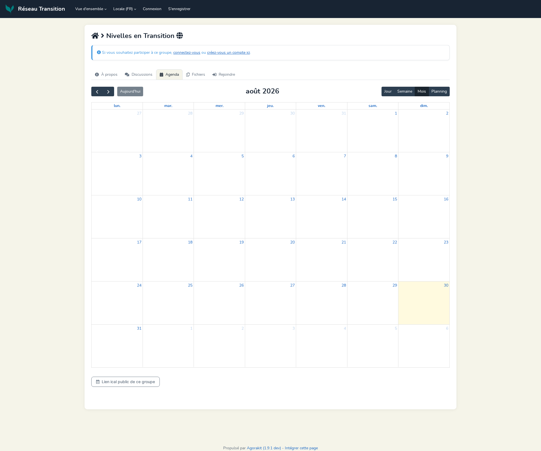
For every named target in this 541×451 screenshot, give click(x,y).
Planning (439, 91)
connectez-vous (186, 53)
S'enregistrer (179, 9)
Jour (388, 91)
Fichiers (198, 75)
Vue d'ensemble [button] (89, 9)
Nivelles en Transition (140, 36)
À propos (109, 75)
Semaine (404, 91)
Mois (422, 91)
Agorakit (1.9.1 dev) (264, 448)
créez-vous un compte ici (228, 53)
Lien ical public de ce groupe (128, 381)
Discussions (142, 75)
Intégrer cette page (301, 448)
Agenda (172, 75)
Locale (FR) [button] (123, 9)
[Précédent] (97, 91)
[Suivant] (108, 91)
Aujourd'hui (130, 91)
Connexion (152, 9)
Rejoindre (227, 75)
